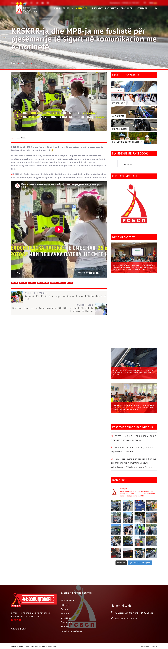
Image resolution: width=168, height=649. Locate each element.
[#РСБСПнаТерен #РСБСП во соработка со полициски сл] (151, 529)
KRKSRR (128, 164)
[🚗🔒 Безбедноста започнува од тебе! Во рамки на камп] (128, 541)
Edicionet (126, 8)
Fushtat (65, 609)
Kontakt (142, 8)
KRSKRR (66, 8)
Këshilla (32, 282)
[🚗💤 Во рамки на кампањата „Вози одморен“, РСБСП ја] (128, 553)
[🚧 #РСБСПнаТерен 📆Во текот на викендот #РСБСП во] (116, 529)
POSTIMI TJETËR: (53, 308)
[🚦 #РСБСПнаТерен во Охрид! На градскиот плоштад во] (128, 529)
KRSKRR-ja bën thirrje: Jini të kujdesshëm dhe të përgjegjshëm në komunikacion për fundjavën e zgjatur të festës (133, 373)
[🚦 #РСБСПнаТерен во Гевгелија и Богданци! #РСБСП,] (140, 517)
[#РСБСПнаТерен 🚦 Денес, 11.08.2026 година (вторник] (116, 541)
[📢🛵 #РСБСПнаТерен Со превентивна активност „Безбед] (140, 529)
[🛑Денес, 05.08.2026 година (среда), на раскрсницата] (140, 553)
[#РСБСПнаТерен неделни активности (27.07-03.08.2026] (151, 553)
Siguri (69, 282)
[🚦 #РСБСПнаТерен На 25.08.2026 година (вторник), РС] (116, 505)
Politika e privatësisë (71, 631)
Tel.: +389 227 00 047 (126, 618)
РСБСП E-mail (30, 646)
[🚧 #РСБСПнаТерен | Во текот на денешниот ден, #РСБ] (151, 517)
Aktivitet (81, 8)
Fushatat (97, 8)
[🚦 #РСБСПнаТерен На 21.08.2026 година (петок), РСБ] (116, 517)
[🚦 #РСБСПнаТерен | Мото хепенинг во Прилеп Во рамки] (151, 505)
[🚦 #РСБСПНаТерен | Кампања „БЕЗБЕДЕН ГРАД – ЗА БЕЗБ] (140, 505)
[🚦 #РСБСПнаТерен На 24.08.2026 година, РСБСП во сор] (128, 505)
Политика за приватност (47, 646)
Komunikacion (43, 282)
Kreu (13, 63)
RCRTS (154, 646)
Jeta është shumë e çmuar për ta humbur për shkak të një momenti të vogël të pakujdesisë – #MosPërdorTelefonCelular (133, 462)
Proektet (110, 8)
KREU (57, 8)
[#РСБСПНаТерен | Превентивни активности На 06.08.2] (151, 541)
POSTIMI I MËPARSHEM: (65, 296)
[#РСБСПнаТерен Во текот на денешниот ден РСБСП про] (140, 541)
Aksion (14, 282)
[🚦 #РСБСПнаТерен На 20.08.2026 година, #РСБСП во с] (128, 517)
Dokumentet (67, 622)
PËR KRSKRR (67, 600)
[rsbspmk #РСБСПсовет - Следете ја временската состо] (116, 553)
